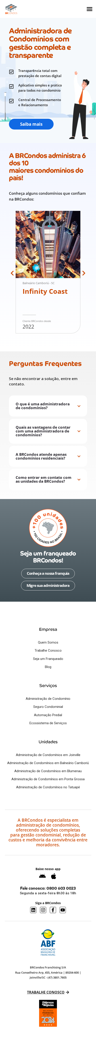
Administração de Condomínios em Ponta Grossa (48, 779)
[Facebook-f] (53, 910)
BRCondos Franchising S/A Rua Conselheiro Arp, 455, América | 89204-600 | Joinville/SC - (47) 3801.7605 (48, 972)
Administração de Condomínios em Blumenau (48, 771)
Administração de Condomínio (48, 699)
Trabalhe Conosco (48, 650)
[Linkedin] (33, 910)
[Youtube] (63, 910)
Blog (48, 667)
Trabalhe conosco (45, 992)
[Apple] (53, 876)
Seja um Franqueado (48, 659)
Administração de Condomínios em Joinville (48, 755)
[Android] (42, 876)
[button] (12, 273)
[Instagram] (43, 910)
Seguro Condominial (48, 707)
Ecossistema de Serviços (48, 723)
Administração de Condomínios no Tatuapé (48, 787)
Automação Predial (48, 715)
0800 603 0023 (61, 888)
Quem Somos (48, 642)
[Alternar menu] (89, 9)
